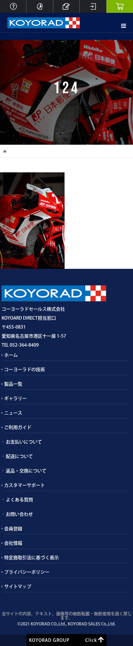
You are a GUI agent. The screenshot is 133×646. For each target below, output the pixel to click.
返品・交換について (26, 471)
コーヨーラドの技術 (24, 369)
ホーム (11, 355)
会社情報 (13, 543)
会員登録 (13, 528)
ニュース (13, 413)
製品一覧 (13, 384)
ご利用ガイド (17, 427)
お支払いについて (24, 442)
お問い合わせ (19, 514)
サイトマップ (17, 586)
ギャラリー (15, 398)
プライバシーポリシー (26, 572)
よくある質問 (19, 499)
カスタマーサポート (24, 485)
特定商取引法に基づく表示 (31, 557)
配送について (19, 456)
